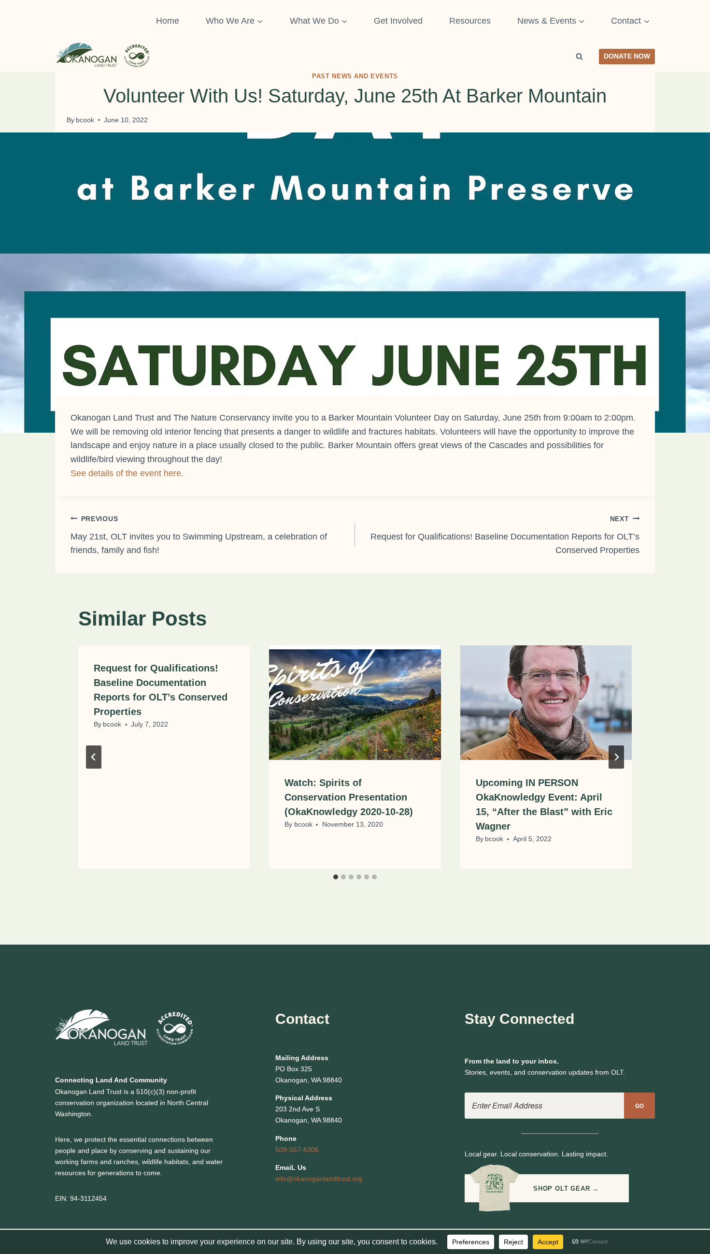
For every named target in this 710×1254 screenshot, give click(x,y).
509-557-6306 (297, 1149)
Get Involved (398, 21)
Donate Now (627, 56)
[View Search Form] (579, 56)
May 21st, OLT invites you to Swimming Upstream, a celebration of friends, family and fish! (199, 535)
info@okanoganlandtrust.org (318, 1178)
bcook (85, 120)
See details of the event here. (127, 473)
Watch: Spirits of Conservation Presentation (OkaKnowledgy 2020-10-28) (348, 797)
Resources (470, 21)
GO (639, 1106)
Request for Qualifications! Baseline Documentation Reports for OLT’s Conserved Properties (504, 535)
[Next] (616, 757)
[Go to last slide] (93, 757)
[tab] (335, 877)
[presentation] (354, 702)
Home (167, 21)
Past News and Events (355, 76)
